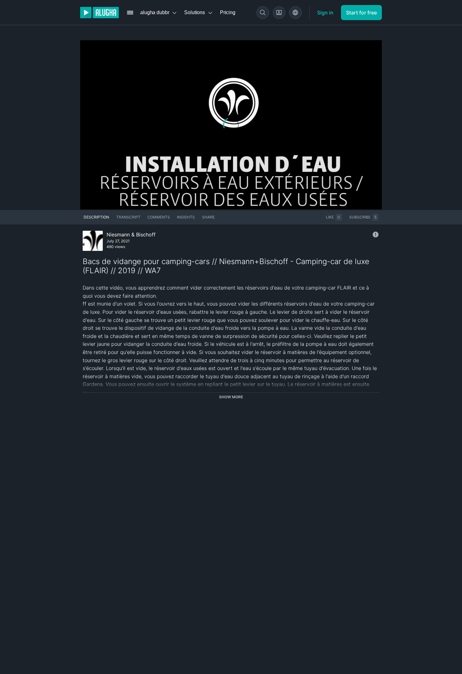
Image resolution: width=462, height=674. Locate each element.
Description (96, 217)
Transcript (128, 217)
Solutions (194, 12)
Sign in (325, 12)
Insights (186, 217)
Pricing (227, 12)
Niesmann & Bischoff (131, 234)
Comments (158, 217)
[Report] (375, 234)
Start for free (361, 12)
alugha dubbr (154, 12)
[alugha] (99, 12)
